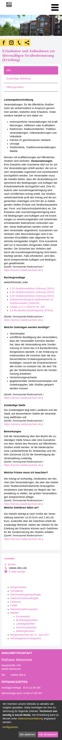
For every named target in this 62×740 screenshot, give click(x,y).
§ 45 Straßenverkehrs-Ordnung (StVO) (32, 292)
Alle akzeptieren (48, 734)
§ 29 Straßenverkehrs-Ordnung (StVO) (32, 288)
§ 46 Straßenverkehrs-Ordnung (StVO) (32, 295)
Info (8, 70)
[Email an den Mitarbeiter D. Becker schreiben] (6, 572)
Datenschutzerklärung (30, 718)
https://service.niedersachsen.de (23, 270)
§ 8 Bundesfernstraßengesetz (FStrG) (31, 310)
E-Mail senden (17, 571)
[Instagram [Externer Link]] (11, 42)
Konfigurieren (10, 727)
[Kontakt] (19, 42)
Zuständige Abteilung (18, 78)
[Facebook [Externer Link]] (3, 42)
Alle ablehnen (27, 734)
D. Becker (10, 564)
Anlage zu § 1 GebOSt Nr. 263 (27, 306)
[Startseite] (13, 7)
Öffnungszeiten (15, 87)
